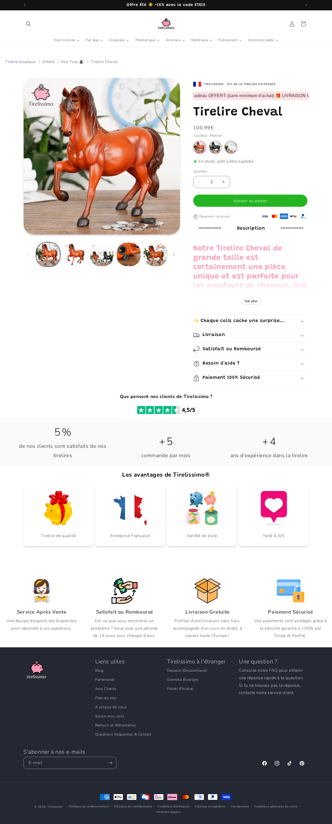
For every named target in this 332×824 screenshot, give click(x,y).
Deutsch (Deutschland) (187, 670)
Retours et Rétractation (115, 725)
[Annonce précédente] (25, 5)
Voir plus (251, 301)
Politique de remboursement (89, 806)
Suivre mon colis (110, 716)
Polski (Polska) (180, 688)
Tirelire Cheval (104, 61)
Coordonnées (240, 806)
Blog (99, 670)
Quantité (200, 171)
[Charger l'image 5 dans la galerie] (102, 254)
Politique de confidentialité (133, 806)
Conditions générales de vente (276, 806)
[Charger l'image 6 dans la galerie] (128, 254)
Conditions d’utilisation (173, 806)
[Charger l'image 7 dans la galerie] (155, 254)
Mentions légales (168, 812)
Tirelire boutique (20, 61)
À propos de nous (111, 707)
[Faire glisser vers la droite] (174, 254)
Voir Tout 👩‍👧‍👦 (72, 61)
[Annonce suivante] (307, 5)
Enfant (49, 61)
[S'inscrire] (110, 763)
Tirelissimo (55, 807)
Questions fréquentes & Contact (123, 734)
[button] (29, 24)
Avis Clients (105, 688)
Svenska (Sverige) (182, 679)
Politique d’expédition (210, 806)
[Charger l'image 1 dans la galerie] (48, 254)
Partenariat (105, 679)
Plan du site (105, 698)
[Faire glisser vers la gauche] (29, 254)
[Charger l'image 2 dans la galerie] (75, 254)
